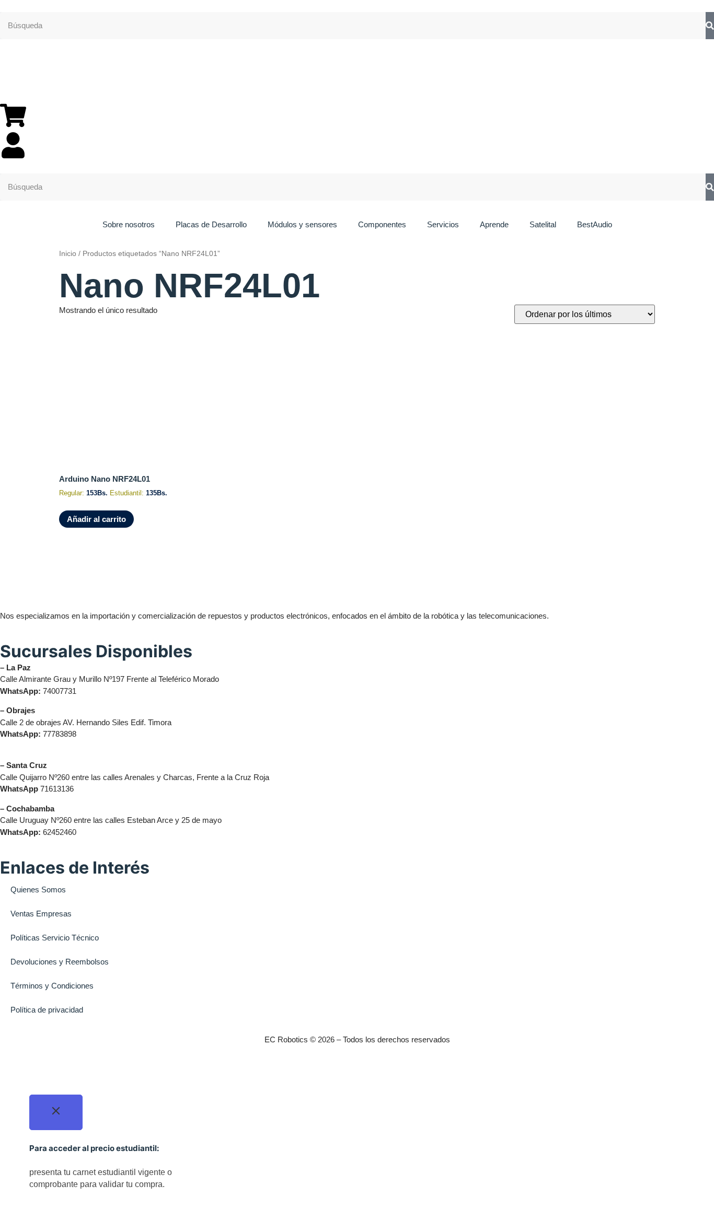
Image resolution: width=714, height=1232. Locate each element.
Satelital (542, 224)
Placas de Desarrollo (211, 224)
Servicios (443, 224)
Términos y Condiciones (52, 985)
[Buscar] (710, 26)
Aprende (494, 224)
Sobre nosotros (128, 224)
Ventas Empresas (41, 913)
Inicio (67, 254)
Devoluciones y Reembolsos (59, 961)
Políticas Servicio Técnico (54, 937)
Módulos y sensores (302, 224)
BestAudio (594, 224)
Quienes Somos (38, 889)
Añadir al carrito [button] (96, 519)
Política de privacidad (46, 1009)
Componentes (382, 224)
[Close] (56, 1112)
